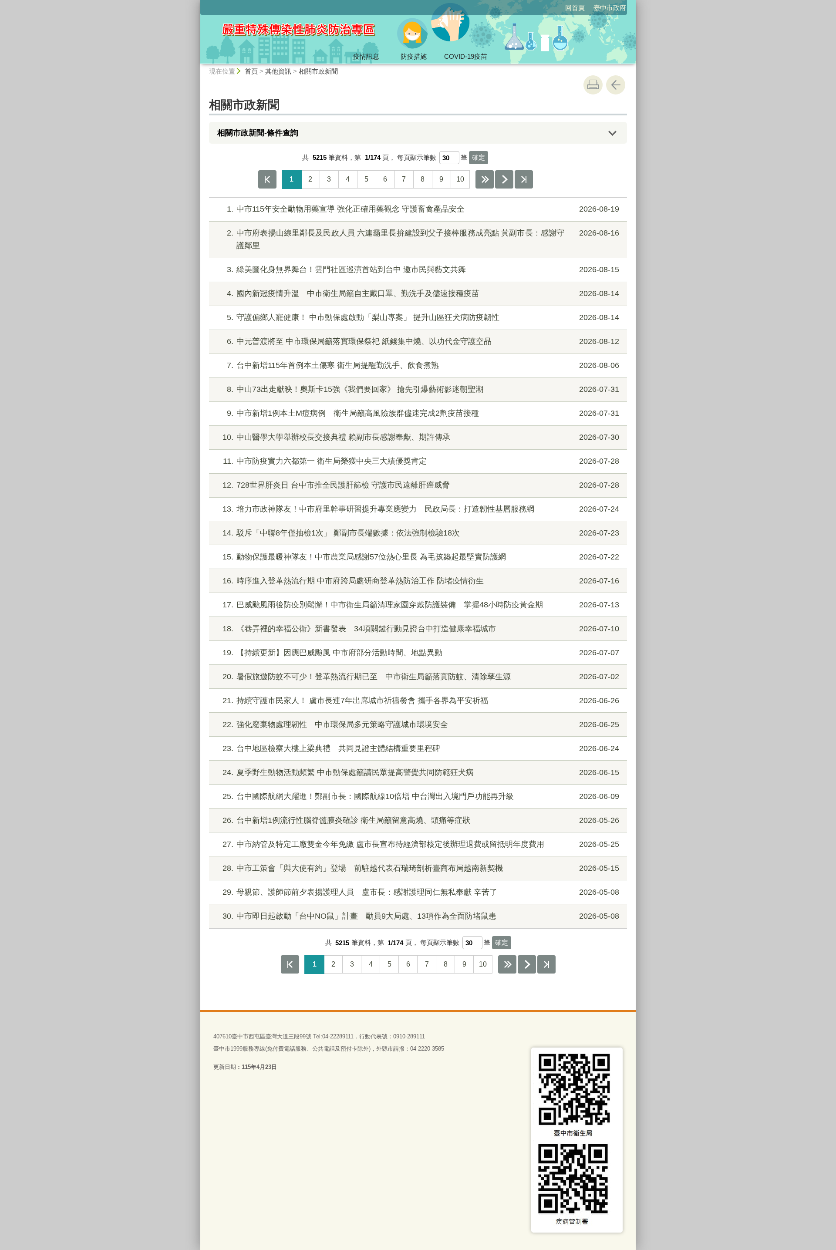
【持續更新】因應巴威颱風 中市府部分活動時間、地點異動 (420, 652)
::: (196, 3)
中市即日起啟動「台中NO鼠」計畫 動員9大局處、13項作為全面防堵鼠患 (420, 916)
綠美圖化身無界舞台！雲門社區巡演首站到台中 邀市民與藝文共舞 (423, 269)
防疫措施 (414, 56)
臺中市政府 (609, 7)
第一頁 (267, 179)
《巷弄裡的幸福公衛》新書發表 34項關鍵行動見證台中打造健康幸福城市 (420, 628)
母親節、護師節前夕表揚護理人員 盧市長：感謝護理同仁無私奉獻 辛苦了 (420, 892)
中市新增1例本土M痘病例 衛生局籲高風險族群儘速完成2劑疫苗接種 (423, 413)
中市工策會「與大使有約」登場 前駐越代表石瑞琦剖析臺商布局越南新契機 (420, 868)
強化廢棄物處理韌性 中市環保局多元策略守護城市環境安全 (420, 724)
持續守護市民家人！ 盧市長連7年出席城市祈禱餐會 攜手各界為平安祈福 (420, 700)
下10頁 (484, 179)
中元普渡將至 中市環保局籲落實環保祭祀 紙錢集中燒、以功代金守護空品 (423, 341)
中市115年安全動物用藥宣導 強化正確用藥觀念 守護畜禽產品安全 (423, 209)
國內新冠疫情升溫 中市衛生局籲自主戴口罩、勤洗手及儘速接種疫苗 (423, 293)
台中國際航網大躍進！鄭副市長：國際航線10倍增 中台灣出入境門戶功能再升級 (420, 796)
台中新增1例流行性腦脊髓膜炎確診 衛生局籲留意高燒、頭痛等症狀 (420, 820)
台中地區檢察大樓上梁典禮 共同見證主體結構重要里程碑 (420, 748)
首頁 (251, 71)
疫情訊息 (366, 56)
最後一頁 (524, 179)
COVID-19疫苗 (465, 56)
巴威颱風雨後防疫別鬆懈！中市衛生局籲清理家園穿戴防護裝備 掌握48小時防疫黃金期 (420, 604)
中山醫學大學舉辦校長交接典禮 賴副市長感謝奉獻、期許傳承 (420, 437)
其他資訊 (278, 71)
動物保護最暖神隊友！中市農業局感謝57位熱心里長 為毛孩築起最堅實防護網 (420, 557)
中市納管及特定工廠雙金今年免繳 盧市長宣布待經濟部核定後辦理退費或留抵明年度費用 (420, 844)
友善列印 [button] (593, 84)
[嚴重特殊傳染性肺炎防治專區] (338, 31)
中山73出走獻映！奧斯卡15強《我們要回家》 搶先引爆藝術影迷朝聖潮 (423, 389)
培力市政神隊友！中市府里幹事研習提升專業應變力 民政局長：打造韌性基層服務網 (420, 509)
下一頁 (504, 179)
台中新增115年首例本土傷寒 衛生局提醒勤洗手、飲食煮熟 (423, 365)
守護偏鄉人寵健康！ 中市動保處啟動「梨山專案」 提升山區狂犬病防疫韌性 (423, 317)
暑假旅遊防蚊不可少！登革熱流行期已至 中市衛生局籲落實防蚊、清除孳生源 (420, 676)
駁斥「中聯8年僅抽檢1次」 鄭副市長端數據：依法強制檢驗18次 (420, 533)
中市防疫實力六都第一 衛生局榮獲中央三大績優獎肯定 (421, 461)
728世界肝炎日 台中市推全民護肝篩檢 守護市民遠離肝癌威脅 (420, 485)
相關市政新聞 (318, 71)
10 (460, 179)
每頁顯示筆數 (416, 157)
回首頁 (575, 7)
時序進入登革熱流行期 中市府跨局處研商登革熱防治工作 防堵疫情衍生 (420, 580)
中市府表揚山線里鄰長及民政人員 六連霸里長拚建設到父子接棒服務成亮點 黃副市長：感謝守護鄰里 (423, 239)
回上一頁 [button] (615, 84)
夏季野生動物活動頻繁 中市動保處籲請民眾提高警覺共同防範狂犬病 (420, 772)
